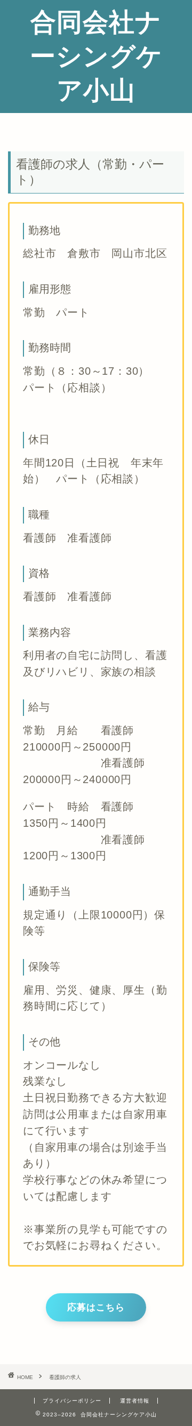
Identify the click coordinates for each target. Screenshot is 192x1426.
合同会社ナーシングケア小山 (96, 55)
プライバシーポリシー (72, 1401)
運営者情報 (134, 1401)
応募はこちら (96, 1307)
